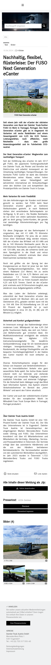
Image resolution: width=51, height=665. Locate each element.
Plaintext (25, 506)
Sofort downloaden (27, 488)
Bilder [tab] (13, 45)
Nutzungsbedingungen (15, 646)
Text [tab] (6, 45)
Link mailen (42, 474)
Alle (5, 37)
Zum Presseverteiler (18, 623)
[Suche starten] (44, 26)
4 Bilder (21, 51)
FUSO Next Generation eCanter (25, 115)
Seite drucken (12, 474)
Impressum (10, 651)
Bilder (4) (8, 521)
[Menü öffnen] (22, 5)
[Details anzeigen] (45, 561)
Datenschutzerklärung (15, 649)
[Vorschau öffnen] (25, 96)
